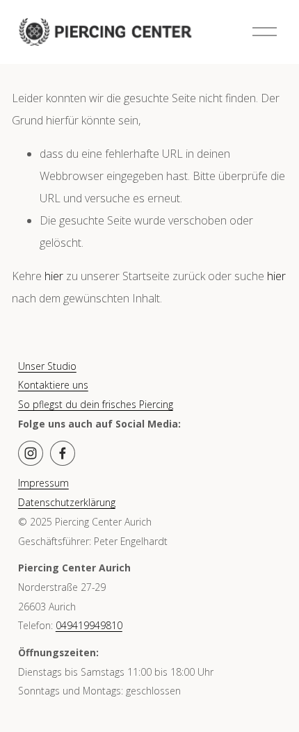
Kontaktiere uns (53, 384)
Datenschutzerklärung (66, 502)
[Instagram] (30, 453)
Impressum (43, 482)
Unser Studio (47, 366)
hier (54, 276)
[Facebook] (62, 453)
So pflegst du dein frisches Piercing (95, 404)
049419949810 (89, 625)
